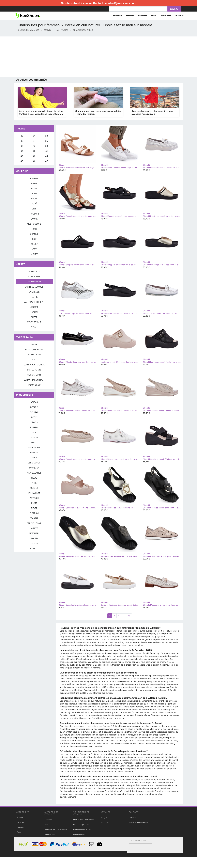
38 (46, 146)
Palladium (34, 493)
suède (34, 317)
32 (46, 136)
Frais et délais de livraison (83, 820)
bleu (34, 193)
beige (34, 183)
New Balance (34, 473)
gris (34, 208)
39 (21, 151)
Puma (34, 503)
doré (34, 203)
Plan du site (50, 834)
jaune (34, 219)
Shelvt (34, 528)
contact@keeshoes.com (120, 3)
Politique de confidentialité (56, 829)
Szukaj (174, 9)
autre (34, 344)
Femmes (20, 822)
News (34, 478)
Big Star (34, 412)
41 (46, 151)
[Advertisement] (86, 56)
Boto (34, 417)
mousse (34, 307)
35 (46, 141)
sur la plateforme (34, 364)
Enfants (20, 817)
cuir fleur (34, 276)
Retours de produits (81, 824)
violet (34, 254)
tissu (34, 327)
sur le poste (34, 369)
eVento (34, 548)
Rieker (34, 508)
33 (21, 141)
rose (34, 239)
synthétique (34, 322)
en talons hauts (34, 349)
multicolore (34, 224)
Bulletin (133, 817)
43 (34, 156)
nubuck (34, 312)
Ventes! (179, 15)
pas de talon (34, 354)
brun (34, 198)
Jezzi (34, 457)
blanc (34, 188)
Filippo (34, 427)
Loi (46, 824)
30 (21, 136)
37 (34, 146)
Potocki (34, 498)
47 (46, 161)
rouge (34, 244)
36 (21, 146)
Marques (166, 15)
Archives (104, 822)
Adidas (34, 402)
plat (34, 359)
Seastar (34, 518)
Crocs (34, 422)
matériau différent (34, 302)
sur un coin (34, 375)
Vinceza (34, 538)
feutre (34, 297)
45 (21, 161)
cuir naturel (34, 281)
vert (34, 249)
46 (34, 161)
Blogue (104, 817)
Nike (34, 483)
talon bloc (34, 385)
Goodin (34, 437)
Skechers (34, 533)
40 (34, 151)
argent (34, 178)
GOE (34, 432)
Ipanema (34, 452)
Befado (34, 407)
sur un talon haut (34, 380)
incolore (34, 213)
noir (34, 229)
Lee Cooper (34, 462)
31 (34, 136)
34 (34, 141)
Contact (48, 820)
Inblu (34, 442)
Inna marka (34, 447)
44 (46, 156)
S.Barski (34, 513)
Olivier (34, 488)
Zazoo (34, 543)
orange (34, 234)
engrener (34, 292)
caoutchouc (34, 271)
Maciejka (34, 467)
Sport (19, 832)
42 (21, 156)
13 (129, 616)
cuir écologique (34, 287)
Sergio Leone (34, 523)
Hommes (20, 827)
